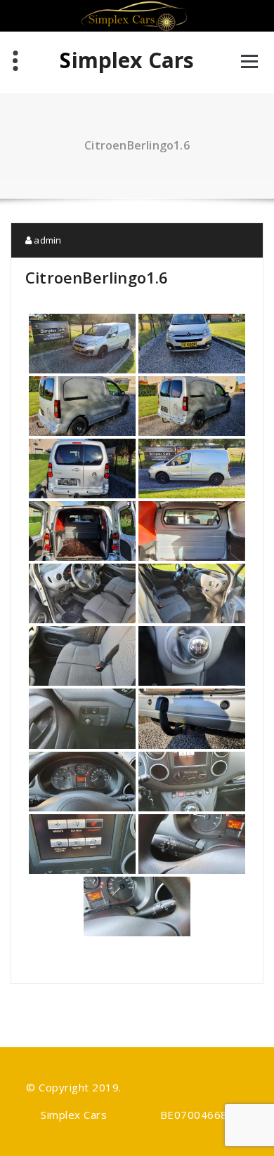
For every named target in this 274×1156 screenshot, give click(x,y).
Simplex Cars (127, 60)
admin (46, 240)
